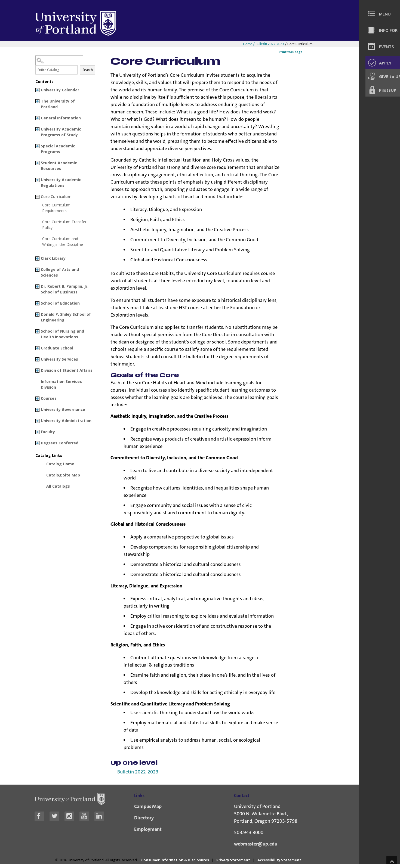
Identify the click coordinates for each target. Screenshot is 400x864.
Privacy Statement (233, 859)
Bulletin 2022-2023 (270, 44)
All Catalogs (58, 486)
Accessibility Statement (279, 859)
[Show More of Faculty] (37, 432)
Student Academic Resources (59, 165)
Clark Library (53, 258)
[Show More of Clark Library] (37, 258)
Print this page (290, 52)
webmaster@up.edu (255, 844)
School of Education (60, 303)
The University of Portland (58, 103)
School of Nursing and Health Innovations (62, 334)
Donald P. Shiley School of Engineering (66, 317)
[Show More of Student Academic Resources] (37, 163)
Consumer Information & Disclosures (175, 859)
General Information (61, 117)
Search (87, 69)
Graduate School (57, 348)
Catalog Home (60, 463)
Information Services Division (61, 384)
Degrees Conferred (59, 442)
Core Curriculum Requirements (56, 207)
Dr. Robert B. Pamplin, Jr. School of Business (64, 289)
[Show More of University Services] (37, 359)
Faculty (48, 431)
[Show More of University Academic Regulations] (37, 180)
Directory (144, 818)
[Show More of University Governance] (37, 410)
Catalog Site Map (63, 475)
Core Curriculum (56, 196)
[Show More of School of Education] (37, 303)
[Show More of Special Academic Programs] (37, 146)
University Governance (63, 409)
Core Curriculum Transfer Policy (64, 224)
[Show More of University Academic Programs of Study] (37, 129)
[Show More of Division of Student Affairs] (37, 370)
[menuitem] (382, 13)
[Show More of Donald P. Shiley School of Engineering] (37, 314)
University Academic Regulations (61, 182)
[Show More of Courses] (37, 399)
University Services (59, 359)
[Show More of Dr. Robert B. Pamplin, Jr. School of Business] (37, 286)
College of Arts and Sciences (60, 272)
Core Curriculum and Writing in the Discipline (62, 241)
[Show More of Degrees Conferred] (37, 443)
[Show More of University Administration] (37, 421)
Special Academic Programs (58, 148)
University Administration (66, 420)
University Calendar (60, 89)
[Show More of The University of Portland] (37, 101)
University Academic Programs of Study (61, 131)
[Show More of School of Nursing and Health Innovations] (37, 331)
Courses (49, 398)
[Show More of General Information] (37, 118)
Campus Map (148, 806)
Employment (148, 829)
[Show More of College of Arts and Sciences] (37, 270)
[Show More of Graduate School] (37, 348)
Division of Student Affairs (67, 370)
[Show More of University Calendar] (37, 90)
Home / (249, 44)
